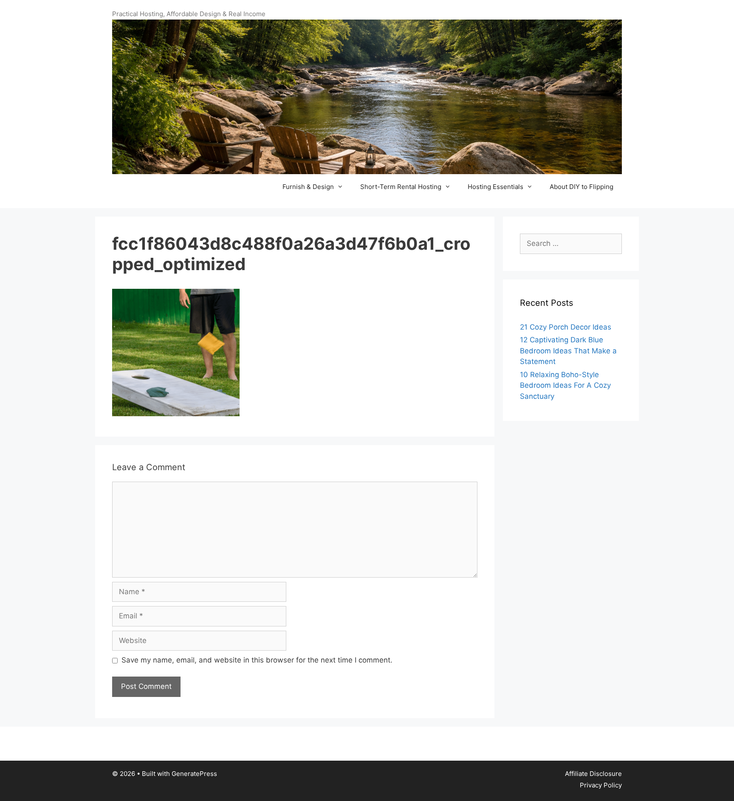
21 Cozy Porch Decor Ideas (565, 327)
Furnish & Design (308, 187)
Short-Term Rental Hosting (400, 187)
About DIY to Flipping (581, 187)
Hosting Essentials (495, 187)
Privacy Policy (601, 785)
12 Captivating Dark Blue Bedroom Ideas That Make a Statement (568, 351)
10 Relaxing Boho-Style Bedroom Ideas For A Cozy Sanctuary (565, 385)
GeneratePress (194, 774)
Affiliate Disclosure (593, 774)
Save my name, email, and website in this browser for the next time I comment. (256, 660)
